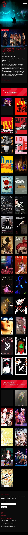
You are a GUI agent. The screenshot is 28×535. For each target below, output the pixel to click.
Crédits (2, 513)
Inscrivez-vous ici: (5, 501)
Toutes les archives (20, 92)
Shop (2, 512)
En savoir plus (7, 80)
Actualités (3, 515)
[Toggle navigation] (25, 2)
